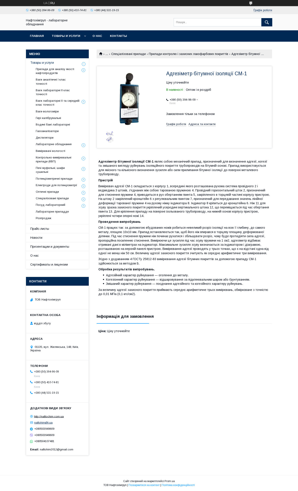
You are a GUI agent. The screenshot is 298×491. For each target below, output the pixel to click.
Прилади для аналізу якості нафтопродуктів (55, 71)
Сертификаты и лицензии (49, 264)
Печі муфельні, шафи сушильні (50, 169)
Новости (36, 237)
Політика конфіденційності (178, 485)
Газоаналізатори (47, 131)
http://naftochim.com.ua (49, 416)
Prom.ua (169, 481)
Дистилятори (44, 137)
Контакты (118, 36)
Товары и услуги (66, 36)
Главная (37, 36)
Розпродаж (43, 218)
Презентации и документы (49, 246)
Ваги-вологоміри (47, 111)
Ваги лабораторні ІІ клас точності (53, 92)
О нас (97, 36)
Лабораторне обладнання (54, 144)
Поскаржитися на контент (144, 485)
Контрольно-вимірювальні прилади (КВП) (53, 159)
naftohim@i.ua (43, 422)
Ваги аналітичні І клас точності (51, 81)
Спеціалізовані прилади (128, 54)
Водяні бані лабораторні (53, 124)
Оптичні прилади (47, 191)
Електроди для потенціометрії (56, 185)
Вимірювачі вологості (50, 151)
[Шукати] (266, 22)
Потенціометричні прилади (54, 178)
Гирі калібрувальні (48, 118)
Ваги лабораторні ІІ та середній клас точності (57, 102)
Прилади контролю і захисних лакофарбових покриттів (188, 54)
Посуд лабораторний (50, 204)
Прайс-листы (39, 228)
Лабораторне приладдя (52, 211)
